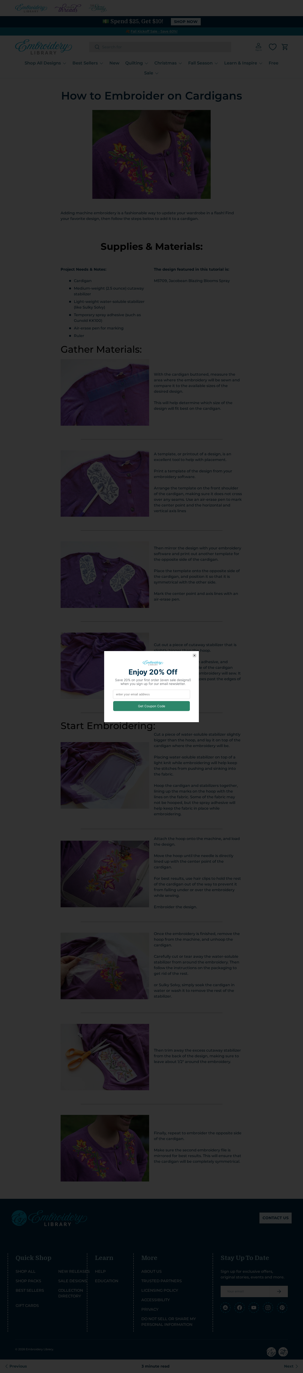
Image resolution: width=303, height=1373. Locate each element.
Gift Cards (27, 1305)
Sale (148, 72)
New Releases (74, 1271)
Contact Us (276, 1218)
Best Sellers (85, 63)
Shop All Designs (43, 63)
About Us (151, 1271)
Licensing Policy (159, 1290)
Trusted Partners (161, 1281)
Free (273, 63)
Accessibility (155, 1300)
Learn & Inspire (240, 63)
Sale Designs (72, 1281)
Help (100, 1271)
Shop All (26, 1271)
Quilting (134, 63)
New (114, 63)
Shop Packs (28, 1281)
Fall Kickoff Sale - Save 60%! (154, 31)
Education (106, 1281)
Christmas (165, 63)
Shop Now (186, 21)
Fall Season (200, 63)
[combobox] (160, 47)
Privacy (149, 1309)
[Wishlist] (272, 46)
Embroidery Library (39, 1349)
